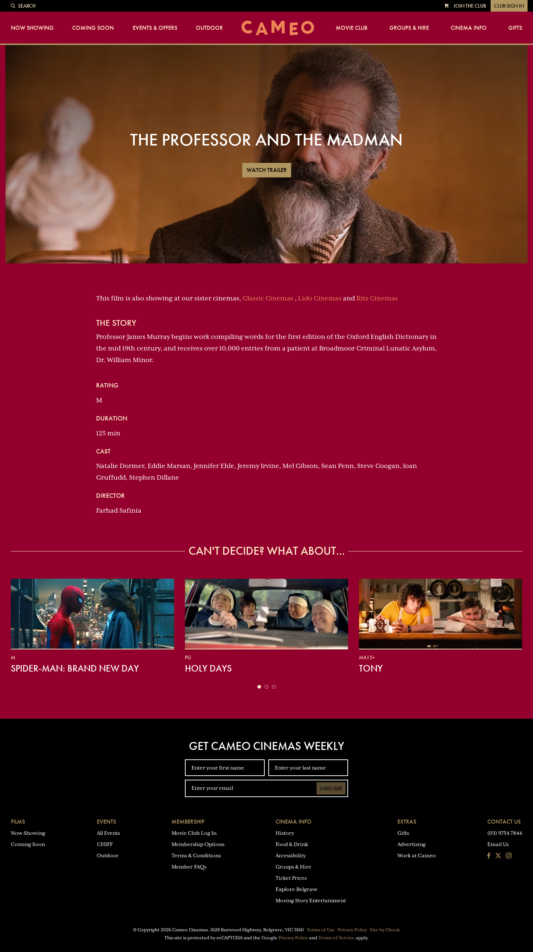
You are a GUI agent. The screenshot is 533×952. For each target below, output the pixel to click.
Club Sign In (509, 6)
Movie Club (351, 28)
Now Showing (32, 28)
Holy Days (208, 668)
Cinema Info (469, 28)
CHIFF (105, 844)
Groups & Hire (409, 28)
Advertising (411, 844)
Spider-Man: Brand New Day (75, 668)
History (285, 833)
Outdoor (209, 28)
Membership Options (198, 844)
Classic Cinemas (268, 298)
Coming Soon (93, 28)
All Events (108, 833)
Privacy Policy (352, 929)
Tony (371, 668)
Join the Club (470, 6)
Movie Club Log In (194, 833)
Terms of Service (336, 937)
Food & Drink (292, 844)
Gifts (515, 28)
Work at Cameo (416, 855)
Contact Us (504, 821)
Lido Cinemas (320, 298)
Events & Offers (155, 28)
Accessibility (291, 855)
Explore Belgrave (297, 889)
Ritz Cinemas (377, 298)
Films (18, 821)
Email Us (498, 844)
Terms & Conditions (196, 855)
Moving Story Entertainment (311, 900)
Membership (188, 821)
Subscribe (331, 788)
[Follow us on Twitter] (498, 856)
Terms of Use (321, 929)
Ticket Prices (291, 878)
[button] (259, 687)
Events (106, 821)
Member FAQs (189, 867)
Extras (406, 821)
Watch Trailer (267, 170)
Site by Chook (385, 929)
